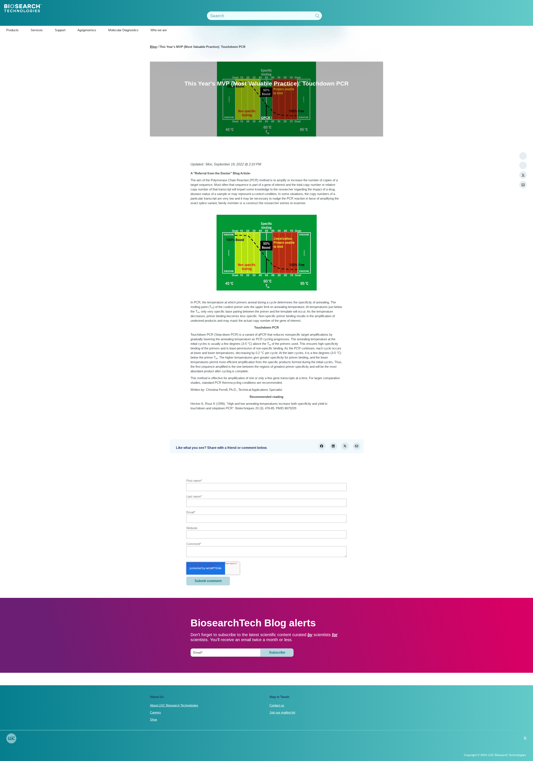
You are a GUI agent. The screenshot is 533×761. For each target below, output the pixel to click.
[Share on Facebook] (321, 446)
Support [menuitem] (60, 30)
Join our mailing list (282, 712)
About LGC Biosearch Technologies (174, 705)
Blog (153, 46)
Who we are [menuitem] (159, 30)
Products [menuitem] (12, 30)
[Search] (317, 16)
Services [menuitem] (37, 30)
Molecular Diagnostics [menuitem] (123, 30)
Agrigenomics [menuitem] (86, 30)
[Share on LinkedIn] (333, 446)
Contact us (276, 705)
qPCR (265, 117)
